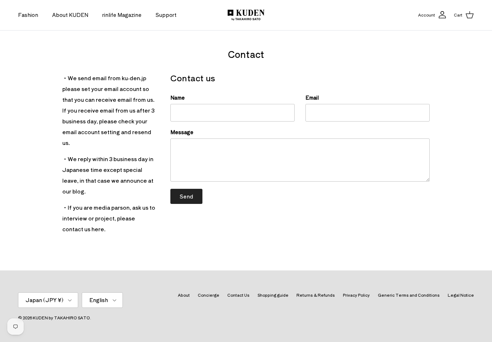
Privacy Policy (356, 295)
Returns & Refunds (315, 295)
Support (166, 14)
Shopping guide (273, 295)
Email (312, 97)
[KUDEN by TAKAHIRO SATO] (246, 15)
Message (181, 132)
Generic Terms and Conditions (409, 295)
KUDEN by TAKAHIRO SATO (61, 317)
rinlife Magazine (122, 14)
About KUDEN (70, 14)
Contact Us (238, 295)
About (184, 295)
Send (186, 196)
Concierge (208, 295)
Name (177, 97)
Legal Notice (461, 295)
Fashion (28, 14)
